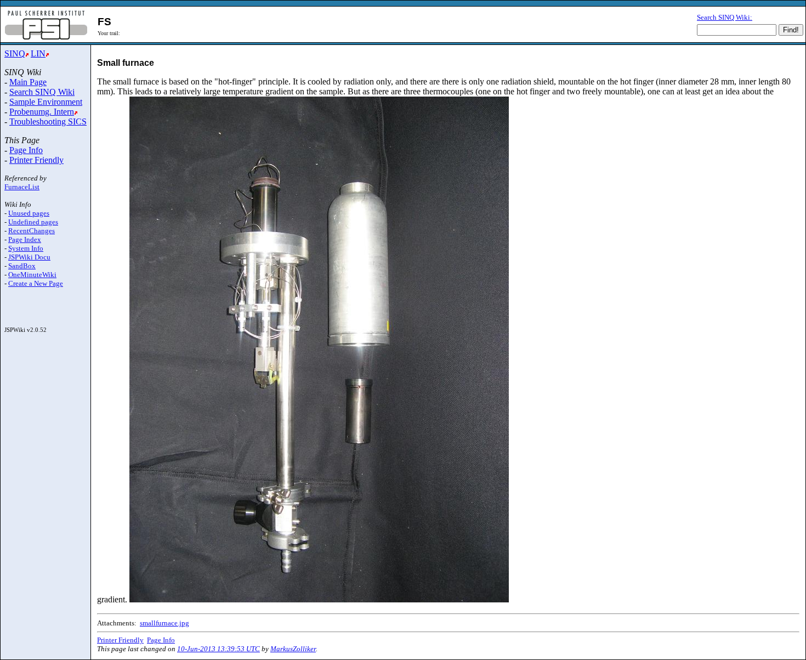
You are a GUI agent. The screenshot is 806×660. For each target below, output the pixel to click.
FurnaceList (21, 187)
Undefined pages (33, 222)
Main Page (28, 82)
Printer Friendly (36, 160)
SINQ (14, 53)
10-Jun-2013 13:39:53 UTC (218, 649)
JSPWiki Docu (29, 257)
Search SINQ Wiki (42, 92)
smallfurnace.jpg (164, 623)
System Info (25, 248)
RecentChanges (31, 231)
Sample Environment (45, 101)
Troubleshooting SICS (48, 121)
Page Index (24, 239)
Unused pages (28, 213)
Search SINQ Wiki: (724, 17)
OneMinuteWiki (32, 274)
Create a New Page (35, 283)
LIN (38, 53)
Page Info (26, 150)
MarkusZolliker (293, 649)
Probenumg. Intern (41, 111)
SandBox (22, 266)
